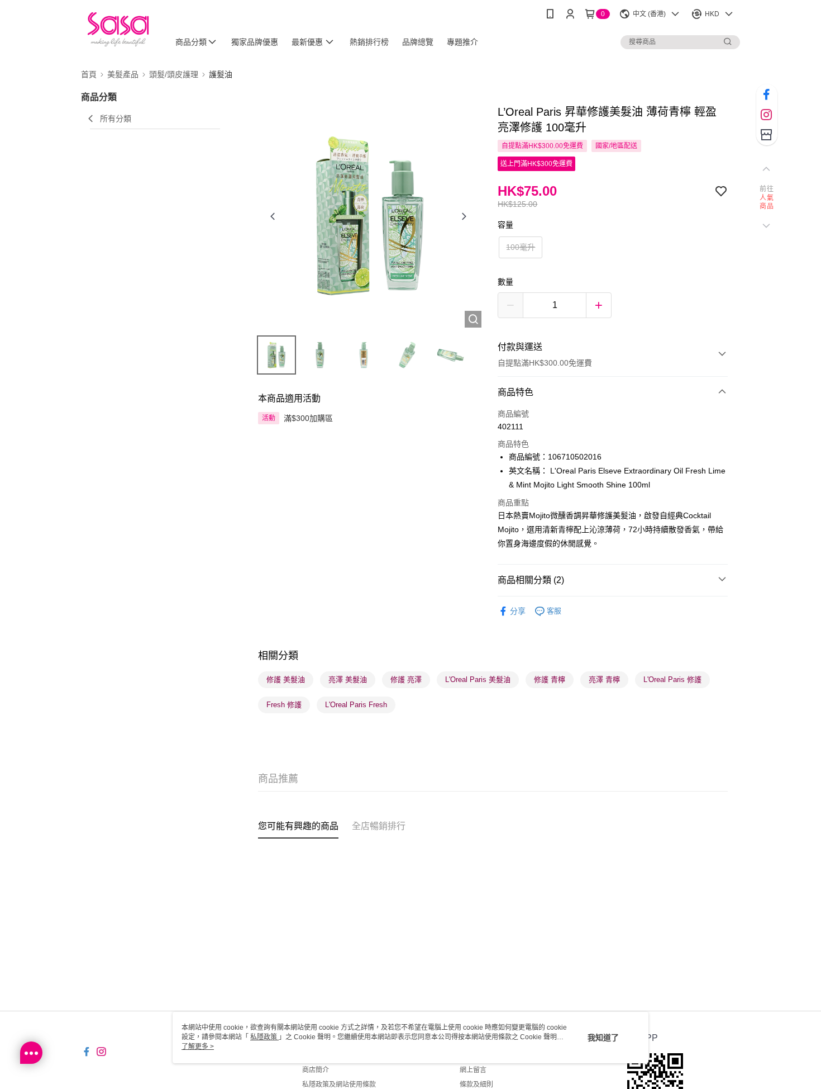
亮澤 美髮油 (347, 679)
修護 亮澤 (406, 679)
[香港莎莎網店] (118, 29)
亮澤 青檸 (604, 679)
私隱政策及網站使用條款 (339, 1084)
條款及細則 (476, 1084)
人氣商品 (767, 202)
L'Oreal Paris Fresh (356, 704)
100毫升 (520, 247)
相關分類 (278, 655)
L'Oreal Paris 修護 (672, 679)
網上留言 (473, 1070)
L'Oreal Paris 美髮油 (477, 679)
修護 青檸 (549, 679)
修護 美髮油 (285, 679)
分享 (518, 611)
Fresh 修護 (284, 704)
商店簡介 (315, 1070)
